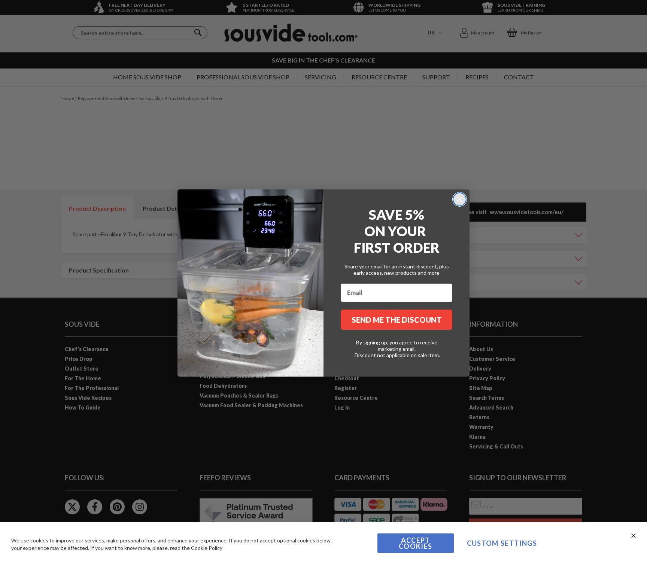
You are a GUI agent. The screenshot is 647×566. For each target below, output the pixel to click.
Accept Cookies (415, 543)
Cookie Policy (206, 548)
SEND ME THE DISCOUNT (397, 319)
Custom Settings (502, 543)
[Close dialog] (460, 199)
